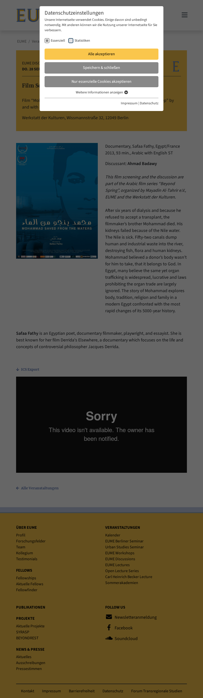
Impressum (129, 103)
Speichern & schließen (101, 67)
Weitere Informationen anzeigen (100, 92)
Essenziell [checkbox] (58, 40)
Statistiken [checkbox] (82, 40)
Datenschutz (149, 103)
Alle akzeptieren (101, 54)
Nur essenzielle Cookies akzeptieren (101, 81)
